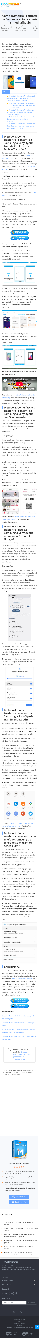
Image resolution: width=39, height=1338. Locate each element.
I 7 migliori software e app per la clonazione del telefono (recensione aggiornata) (19, 1235)
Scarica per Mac (20, 1202)
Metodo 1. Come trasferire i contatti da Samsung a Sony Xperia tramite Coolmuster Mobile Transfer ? (21, 98)
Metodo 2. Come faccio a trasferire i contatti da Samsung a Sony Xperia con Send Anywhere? (21, 105)
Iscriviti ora (31, 1303)
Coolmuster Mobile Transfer (22, 979)
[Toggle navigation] (35, 5)
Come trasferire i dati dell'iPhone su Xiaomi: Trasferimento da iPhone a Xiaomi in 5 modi (18, 1254)
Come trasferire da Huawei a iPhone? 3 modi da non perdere (20, 1242)
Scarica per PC (20, 1196)
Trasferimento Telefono (19, 1163)
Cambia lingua (19, 1312)
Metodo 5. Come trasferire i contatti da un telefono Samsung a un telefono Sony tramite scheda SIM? (21, 126)
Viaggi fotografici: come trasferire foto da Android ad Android (21, 1229)
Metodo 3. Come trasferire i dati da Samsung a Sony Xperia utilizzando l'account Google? (20, 112)
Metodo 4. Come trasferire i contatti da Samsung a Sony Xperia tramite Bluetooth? (21, 119)
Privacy (19, 1321)
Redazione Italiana (5, 29)
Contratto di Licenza (19, 1323)
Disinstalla (19, 1325)
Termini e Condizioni (19, 1319)
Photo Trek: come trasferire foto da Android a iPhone (18, 1248)
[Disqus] (20, 1106)
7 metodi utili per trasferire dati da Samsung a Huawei (19, 1223)
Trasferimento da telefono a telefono (22, 29)
